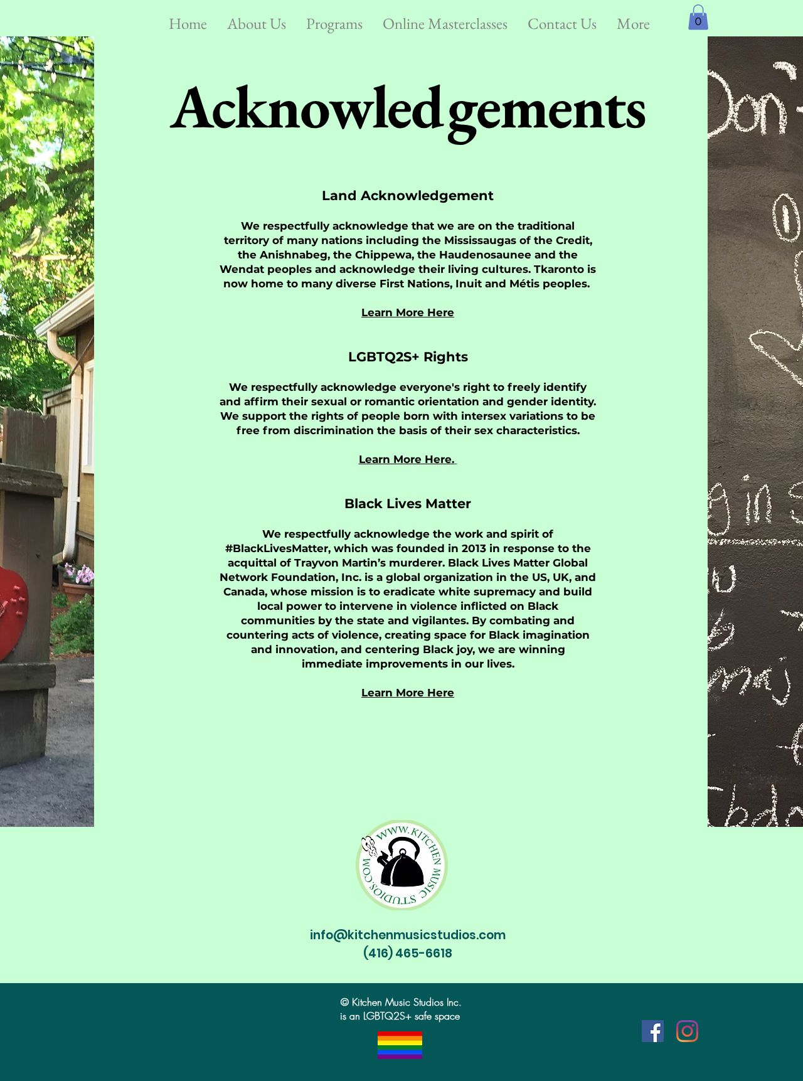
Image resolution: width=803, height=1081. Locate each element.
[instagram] (687, 1031)
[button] (256, 18)
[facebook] (653, 1031)
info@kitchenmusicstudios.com (408, 935)
